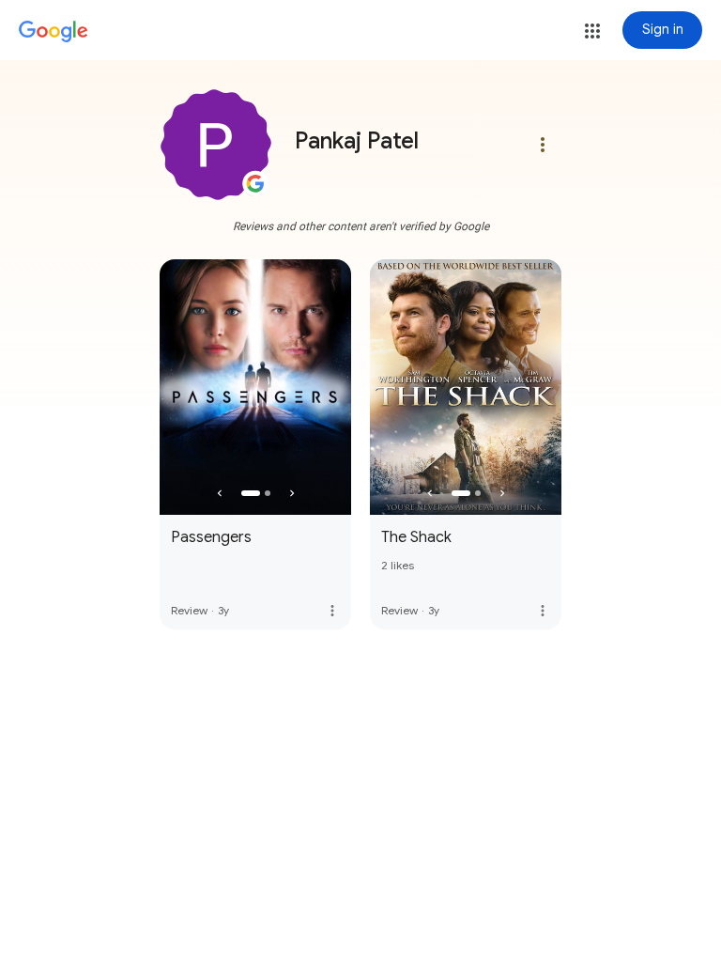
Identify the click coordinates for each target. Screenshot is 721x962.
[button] (592, 31)
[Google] (53, 32)
